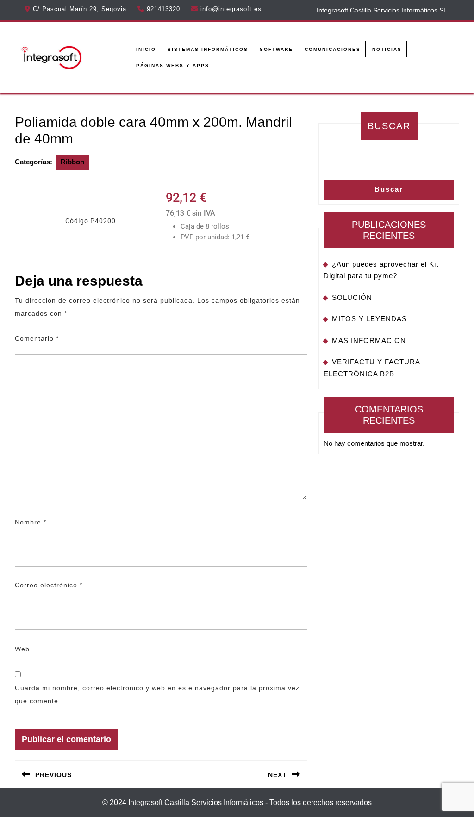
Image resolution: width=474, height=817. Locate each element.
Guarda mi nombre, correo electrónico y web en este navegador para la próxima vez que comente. (157, 694)
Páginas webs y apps (172, 65)
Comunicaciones (333, 49)
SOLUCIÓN (352, 297)
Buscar (389, 126)
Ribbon (72, 162)
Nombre (30, 522)
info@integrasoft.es (231, 9)
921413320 (163, 9)
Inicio (146, 49)
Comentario (37, 338)
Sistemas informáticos (208, 49)
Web (22, 649)
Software (276, 49)
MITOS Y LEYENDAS (369, 319)
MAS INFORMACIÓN (369, 340)
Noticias (387, 49)
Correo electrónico (48, 585)
